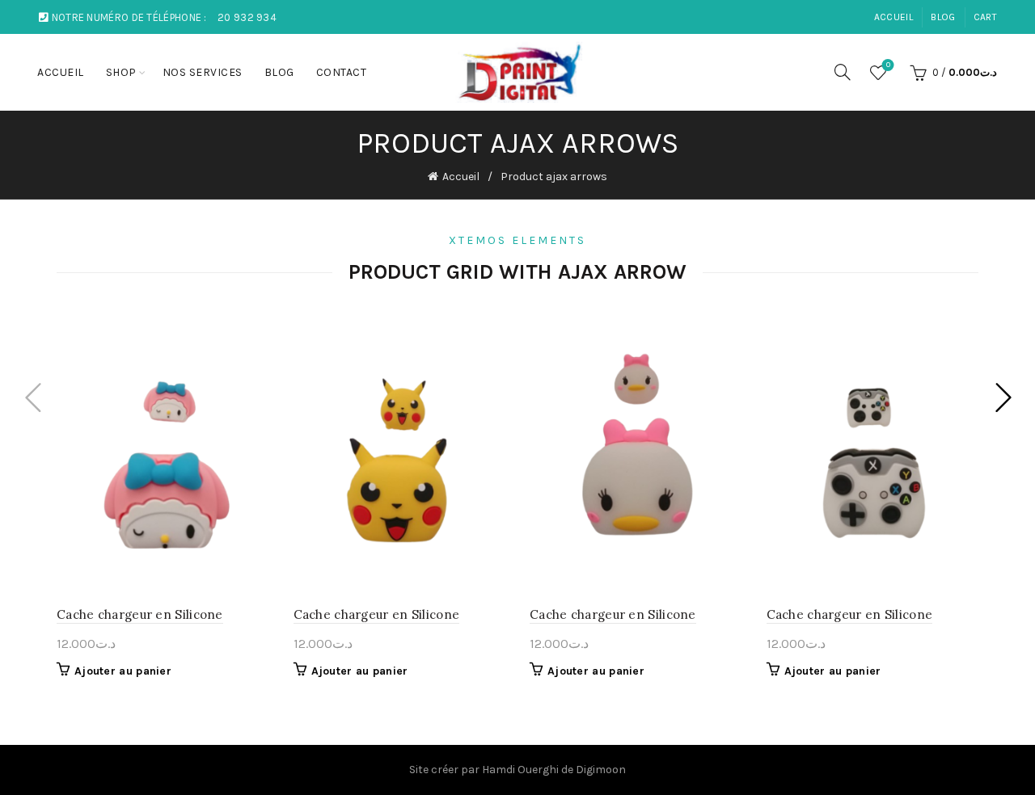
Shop (121, 72)
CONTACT (341, 72)
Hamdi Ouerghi (520, 769)
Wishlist (888, 65)
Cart (985, 17)
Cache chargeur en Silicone (140, 614)
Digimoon (601, 769)
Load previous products (32, 397)
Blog (943, 17)
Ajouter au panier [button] (122, 671)
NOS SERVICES (203, 72)
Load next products (1002, 397)
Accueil (460, 176)
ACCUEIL (893, 17)
